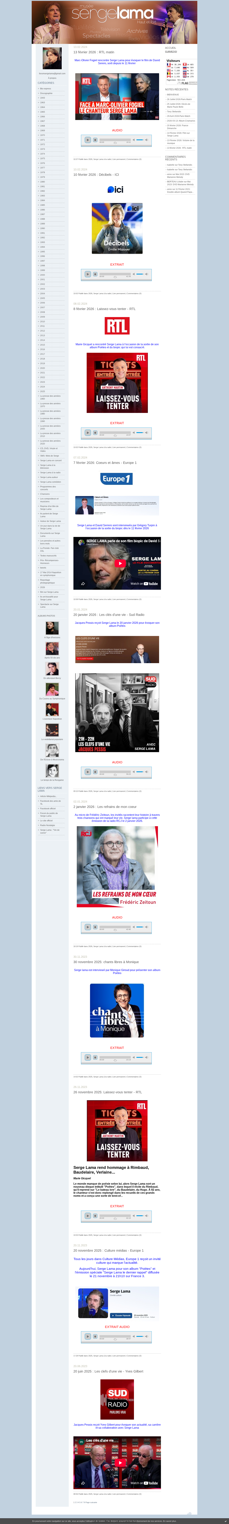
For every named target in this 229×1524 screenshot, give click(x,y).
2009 (42, 317)
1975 (42, 158)
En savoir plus (169, 1521)
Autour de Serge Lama (50, 521)
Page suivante (91, 1502)
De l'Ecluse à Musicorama (52, 759)
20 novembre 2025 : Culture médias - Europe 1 (108, 1250)
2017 (42, 354)
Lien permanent (119, 159)
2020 (42, 368)
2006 (42, 303)
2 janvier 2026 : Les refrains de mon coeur (105, 807)
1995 (42, 252)
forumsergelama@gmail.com (52, 73)
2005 (42, 298)
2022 (42, 377)
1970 (42, 135)
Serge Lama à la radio (50, 472)
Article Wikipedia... (48, 796)
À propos (52, 78)
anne (169, 174)
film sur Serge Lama (49, 592)
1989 (42, 224)
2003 (42, 289)
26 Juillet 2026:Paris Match (179, 99)
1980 (42, 182)
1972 (42, 144)
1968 (42, 126)
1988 (42, 219)
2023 (42, 382)
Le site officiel (46, 820)
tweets (43, 568)
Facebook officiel (48, 808)
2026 (42, 587)
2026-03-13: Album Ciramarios (181, 121)
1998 (42, 265)
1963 (42, 102)
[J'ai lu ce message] (225, 1521)
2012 (42, 331)
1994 (42, 247)
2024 (42, 387)
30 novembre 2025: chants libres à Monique (106, 962)
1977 (42, 168)
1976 (42, 163)
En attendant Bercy (52, 678)
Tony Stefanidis (174, 111)
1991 (42, 233)
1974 (42, 154)
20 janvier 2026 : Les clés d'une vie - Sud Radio (108, 615)
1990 (42, 228)
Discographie (46, 93)
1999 (42, 270)
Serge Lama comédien (50, 482)
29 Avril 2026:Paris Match (178, 116)
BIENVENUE (173, 95)
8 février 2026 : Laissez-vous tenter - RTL (104, 309)
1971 (42, 140)
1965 (42, 112)
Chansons (45, 494)
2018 (42, 359)
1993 (42, 242)
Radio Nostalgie (47, 825)
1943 (42, 98)
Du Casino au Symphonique (52, 698)
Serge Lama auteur (49, 477)
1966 (42, 116)
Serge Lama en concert (51, 460)
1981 (42, 186)
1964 (42, 107)
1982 (42, 191)
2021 (42, 373)
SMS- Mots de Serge (49, 456)
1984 (42, 200)
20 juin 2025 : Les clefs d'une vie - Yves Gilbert (108, 1371)
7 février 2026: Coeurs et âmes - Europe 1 (105, 463)
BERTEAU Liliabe (175, 181)
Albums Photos (46, 616)
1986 (42, 210)
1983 (42, 196)
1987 (42, 214)
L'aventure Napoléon (52, 719)
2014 (42, 340)
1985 (42, 205)
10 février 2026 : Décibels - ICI (96, 174)
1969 (42, 130)
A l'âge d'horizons (52, 637)
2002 (42, 284)
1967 (42, 121)
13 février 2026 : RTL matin (179, 148)
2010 (42, 321)
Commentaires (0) (134, 159)
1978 (42, 172)
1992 (42, 237)
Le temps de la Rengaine (52, 780)
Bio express (45, 88)
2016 (42, 349)
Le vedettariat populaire (52, 739)
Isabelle (170, 165)
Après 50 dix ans (52, 658)
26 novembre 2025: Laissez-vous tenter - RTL (107, 1092)
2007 (42, 307)
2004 (42, 293)
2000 (42, 275)
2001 (42, 279)
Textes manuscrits (48, 556)
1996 (42, 256)
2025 (42, 391)
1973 (42, 149)
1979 (42, 177)
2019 (42, 363)
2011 (42, 326)
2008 (42, 312)
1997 (42, 261)
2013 (42, 335)
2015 (42, 345)
